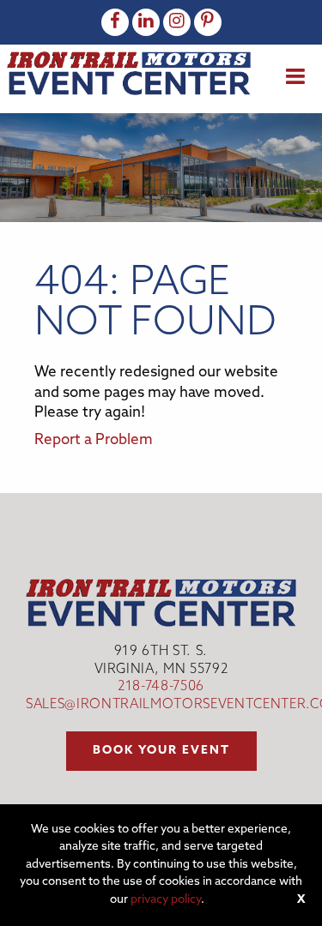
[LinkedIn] (146, 22)
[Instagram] (177, 22)
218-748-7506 (161, 687)
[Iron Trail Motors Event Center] (129, 73)
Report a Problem (93, 440)
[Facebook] (115, 22)
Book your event (161, 750)
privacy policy (166, 899)
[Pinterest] (208, 22)
